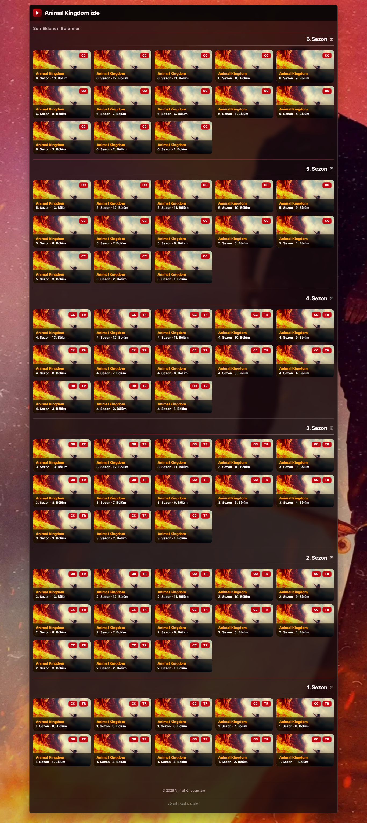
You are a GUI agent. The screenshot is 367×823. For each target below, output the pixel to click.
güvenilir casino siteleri (184, 803)
